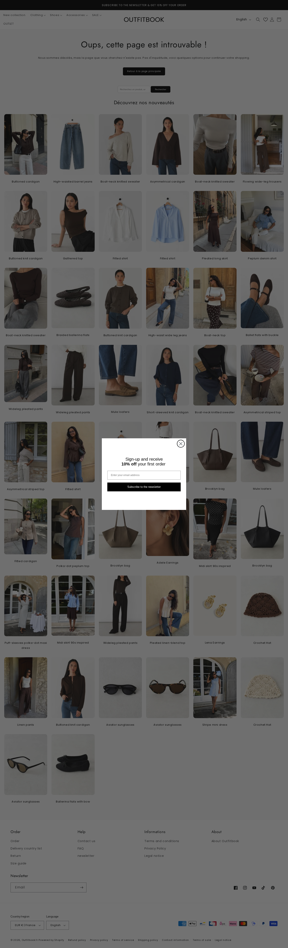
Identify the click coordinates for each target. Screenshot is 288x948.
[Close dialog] (180, 443)
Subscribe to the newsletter (144, 486)
